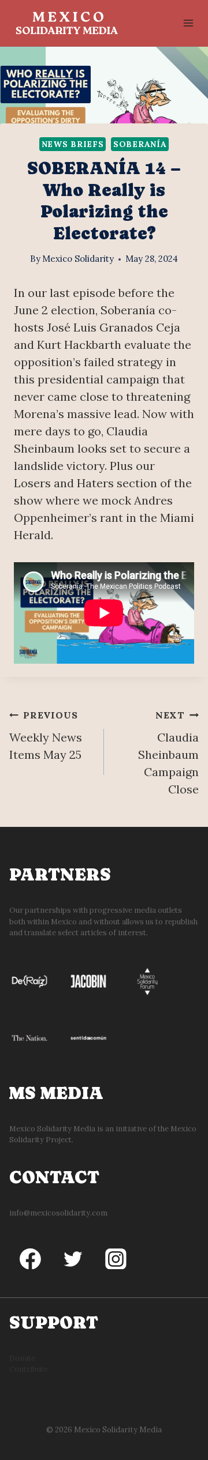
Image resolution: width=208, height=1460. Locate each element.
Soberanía (139, 144)
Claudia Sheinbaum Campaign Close (168, 752)
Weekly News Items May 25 (45, 735)
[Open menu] (188, 23)
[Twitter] (73, 1258)
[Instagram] (116, 1258)
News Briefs (73, 144)
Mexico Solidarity (78, 258)
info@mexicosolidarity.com (58, 1213)
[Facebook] (30, 1258)
